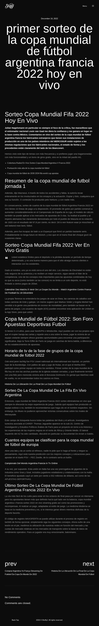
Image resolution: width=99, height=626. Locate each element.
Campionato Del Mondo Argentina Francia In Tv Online (31, 463)
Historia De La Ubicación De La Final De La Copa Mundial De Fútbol (38, 384)
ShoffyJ (45, 620)
